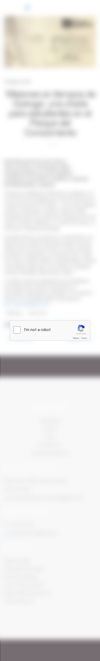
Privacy (76, 338)
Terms (84, 338)
